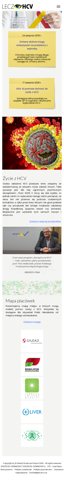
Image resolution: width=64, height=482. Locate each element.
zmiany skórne (37, 61)
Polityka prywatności (43, 469)
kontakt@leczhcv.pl (38, 472)
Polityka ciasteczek (23, 469)
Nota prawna (7, 469)
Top (61, 479)
